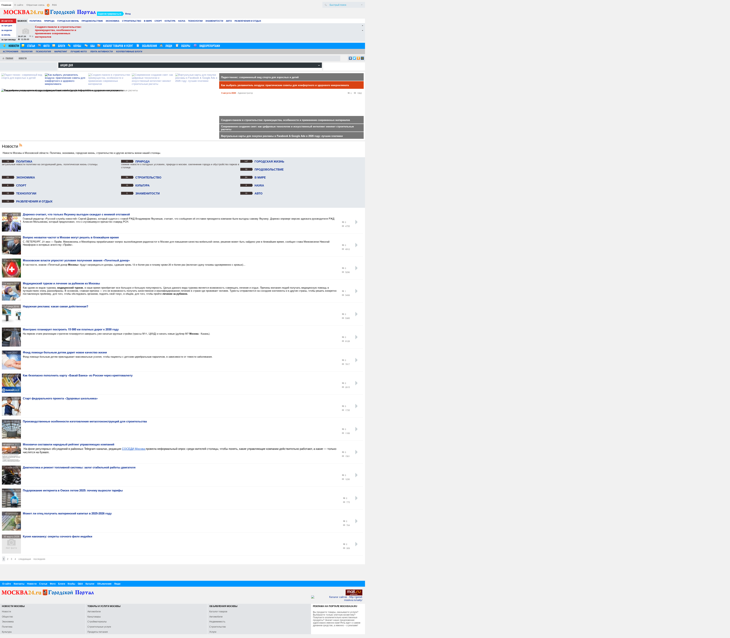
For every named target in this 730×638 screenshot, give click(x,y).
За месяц (5, 34)
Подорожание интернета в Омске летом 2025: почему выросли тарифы (73, 490)
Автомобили (94, 611)
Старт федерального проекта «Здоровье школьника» (60, 398)
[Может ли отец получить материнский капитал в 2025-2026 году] (12, 529)
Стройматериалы (97, 621)
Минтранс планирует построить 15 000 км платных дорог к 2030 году (71, 329)
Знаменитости (214, 20)
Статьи (30, 46)
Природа (49, 20)
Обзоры (185, 46)
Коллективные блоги (129, 51)
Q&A (92, 46)
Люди (168, 46)
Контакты (19, 583)
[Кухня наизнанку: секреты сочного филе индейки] (12, 552)
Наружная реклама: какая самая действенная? (55, 306)
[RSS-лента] (21, 145)
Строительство (131, 20)
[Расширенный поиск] (362, 5)
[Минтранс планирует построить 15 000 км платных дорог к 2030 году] (12, 345)
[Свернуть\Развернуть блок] (319, 65)
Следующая (24, 558)
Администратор (245, 92)
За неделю (6, 30)
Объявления (149, 46)
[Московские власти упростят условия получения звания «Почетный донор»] (12, 276)
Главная (6, 4)
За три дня (6, 25)
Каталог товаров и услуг (117, 46)
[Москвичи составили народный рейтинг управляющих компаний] (12, 460)
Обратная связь (35, 4)
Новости (13, 46)
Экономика (112, 20)
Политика (35, 20)
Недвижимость (217, 621)
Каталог (90, 583)
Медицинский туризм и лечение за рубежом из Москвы (61, 283)
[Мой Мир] (362, 58)
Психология (43, 51)
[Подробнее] (356, 222)
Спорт (158, 20)
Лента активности (101, 51)
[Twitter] (354, 58)
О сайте (18, 4)
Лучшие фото (79, 51)
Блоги (61, 46)
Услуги (212, 631)
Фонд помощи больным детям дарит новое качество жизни (65, 352)
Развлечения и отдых (248, 20)
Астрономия (10, 51)
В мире (148, 20)
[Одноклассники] (358, 58)
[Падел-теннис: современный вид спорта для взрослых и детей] (23, 80)
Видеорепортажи (209, 46)
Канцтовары (94, 616)
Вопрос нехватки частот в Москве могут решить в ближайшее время (71, 237)
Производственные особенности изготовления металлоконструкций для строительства (85, 421)
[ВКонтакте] (350, 58)
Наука (181, 20)
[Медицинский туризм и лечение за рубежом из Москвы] (12, 299)
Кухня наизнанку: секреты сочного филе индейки (57, 536)
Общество (7, 616)
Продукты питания (97, 631)
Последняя (39, 558)
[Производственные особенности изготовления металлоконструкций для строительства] (12, 437)
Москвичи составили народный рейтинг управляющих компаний (68, 444)
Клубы (77, 46)
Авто (229, 20)
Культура (170, 20)
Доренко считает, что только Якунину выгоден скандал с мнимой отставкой (76, 214)
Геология (27, 51)
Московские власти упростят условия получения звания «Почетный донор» (76, 260)
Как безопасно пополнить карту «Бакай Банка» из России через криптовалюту (78, 375)
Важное (22, 20)
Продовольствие (92, 20)
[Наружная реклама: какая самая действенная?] (12, 322)
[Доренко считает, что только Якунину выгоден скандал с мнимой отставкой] (12, 230)
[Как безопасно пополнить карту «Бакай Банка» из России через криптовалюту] (12, 391)
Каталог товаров (218, 611)
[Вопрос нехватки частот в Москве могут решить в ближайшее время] (12, 253)
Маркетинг (60, 51)
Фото (46, 46)
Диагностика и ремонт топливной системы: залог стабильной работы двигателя (79, 467)
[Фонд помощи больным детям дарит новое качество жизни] (12, 368)
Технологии (195, 20)
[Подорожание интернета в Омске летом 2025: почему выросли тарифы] (12, 506)
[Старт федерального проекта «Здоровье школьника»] (12, 414)
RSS (54, 4)
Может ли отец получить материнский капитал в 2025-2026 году (67, 513)
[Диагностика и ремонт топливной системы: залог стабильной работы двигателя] (12, 483)
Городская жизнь (68, 20)
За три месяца (8, 39)
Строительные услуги (99, 626)
